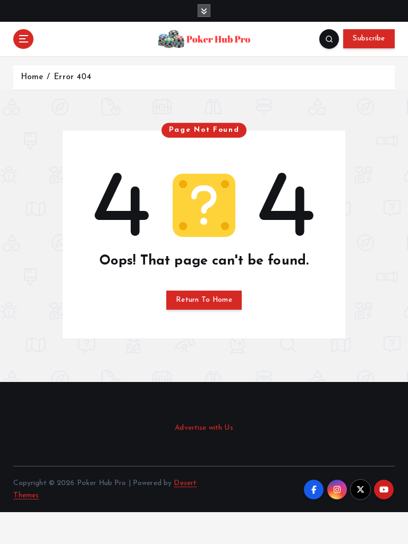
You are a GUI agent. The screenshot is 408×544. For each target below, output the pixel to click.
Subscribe (369, 38)
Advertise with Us (204, 427)
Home (32, 77)
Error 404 (72, 77)
